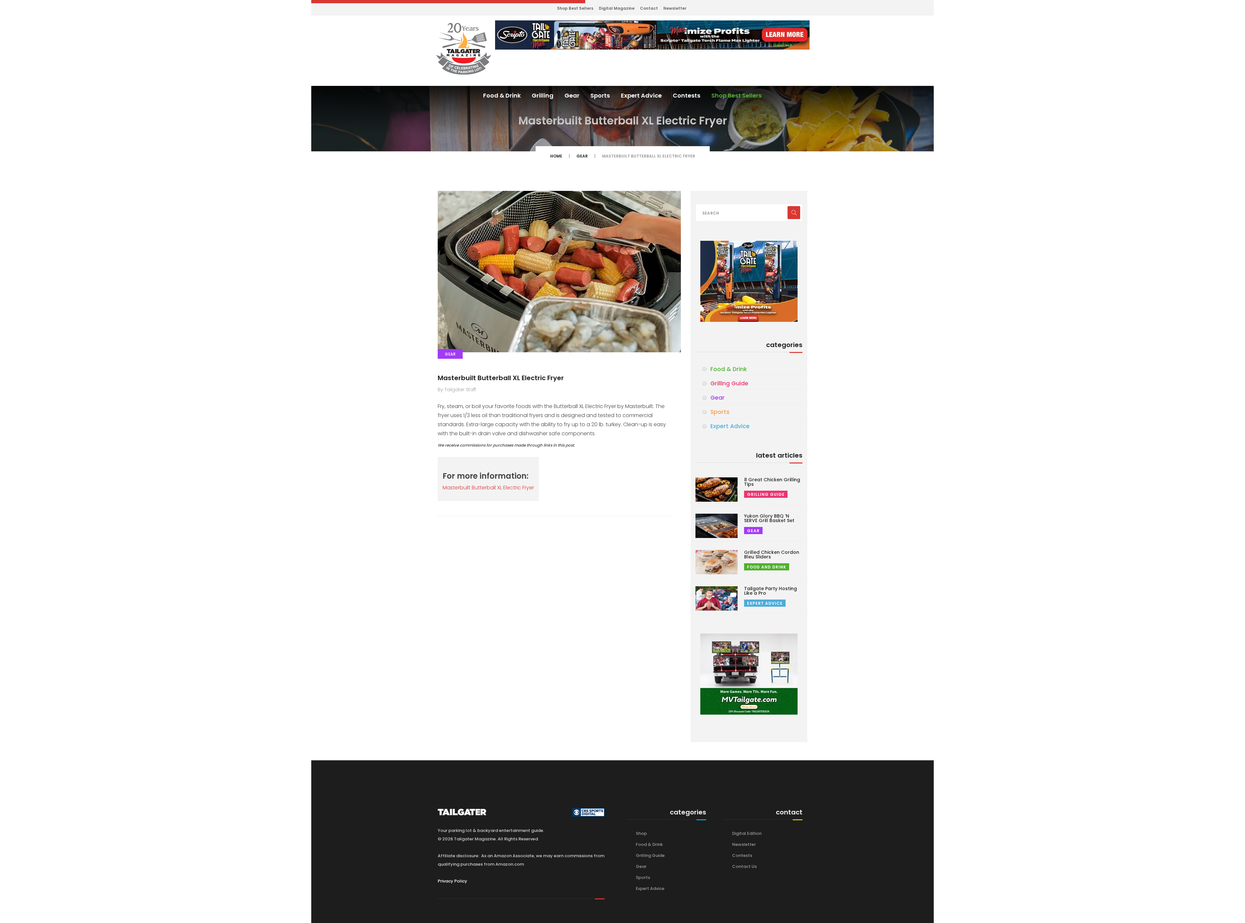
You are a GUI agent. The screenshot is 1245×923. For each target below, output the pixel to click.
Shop (641, 833)
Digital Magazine (616, 8)
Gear (571, 95)
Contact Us (744, 866)
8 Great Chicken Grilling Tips (772, 481)
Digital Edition (747, 833)
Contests (686, 95)
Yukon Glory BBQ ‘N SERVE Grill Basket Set (769, 518)
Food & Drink (502, 95)
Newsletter (674, 8)
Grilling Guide (729, 383)
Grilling (542, 95)
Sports (600, 95)
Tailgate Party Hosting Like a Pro (770, 590)
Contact (649, 8)
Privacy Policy (452, 881)
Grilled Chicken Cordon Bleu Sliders (771, 554)
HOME (556, 156)
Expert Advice (641, 95)
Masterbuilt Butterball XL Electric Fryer (501, 377)
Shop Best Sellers (575, 8)
